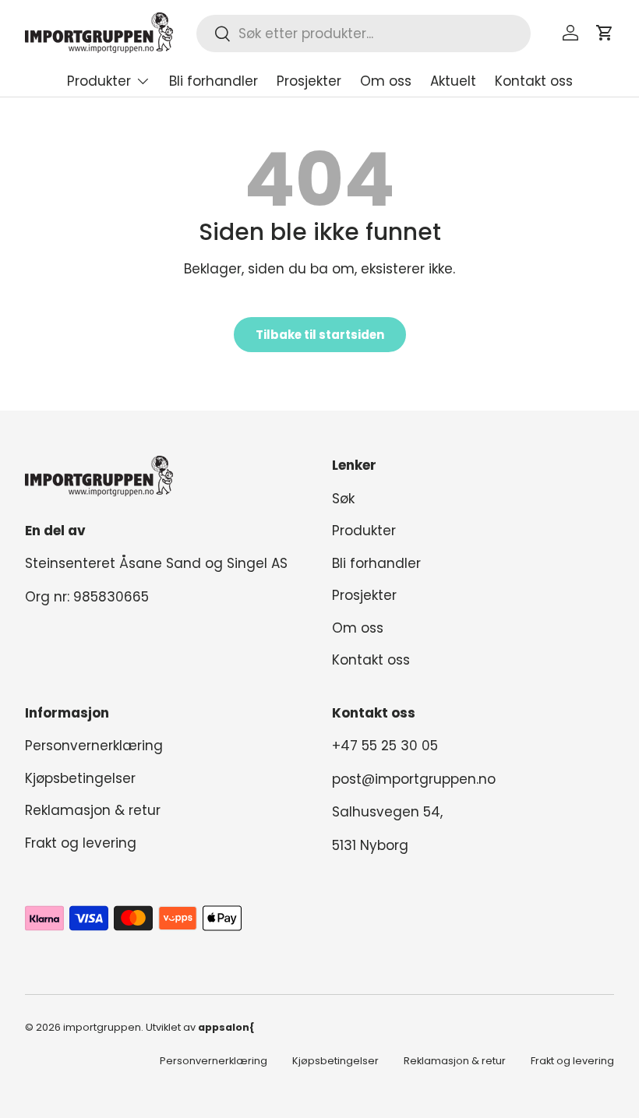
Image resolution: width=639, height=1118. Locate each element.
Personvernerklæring (94, 745)
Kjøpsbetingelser (80, 778)
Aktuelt (453, 81)
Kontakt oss (534, 81)
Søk (343, 498)
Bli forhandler (213, 81)
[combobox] (363, 33)
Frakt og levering (80, 843)
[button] (605, 33)
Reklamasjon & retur (93, 810)
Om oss (385, 81)
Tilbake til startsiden (320, 334)
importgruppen (102, 1027)
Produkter (364, 530)
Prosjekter (309, 81)
